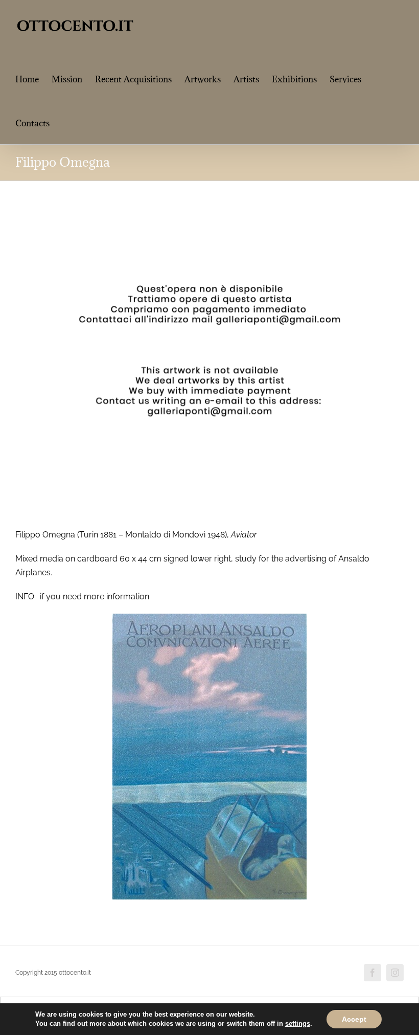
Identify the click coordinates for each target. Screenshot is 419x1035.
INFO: (25, 596)
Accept (354, 1019)
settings (297, 1023)
